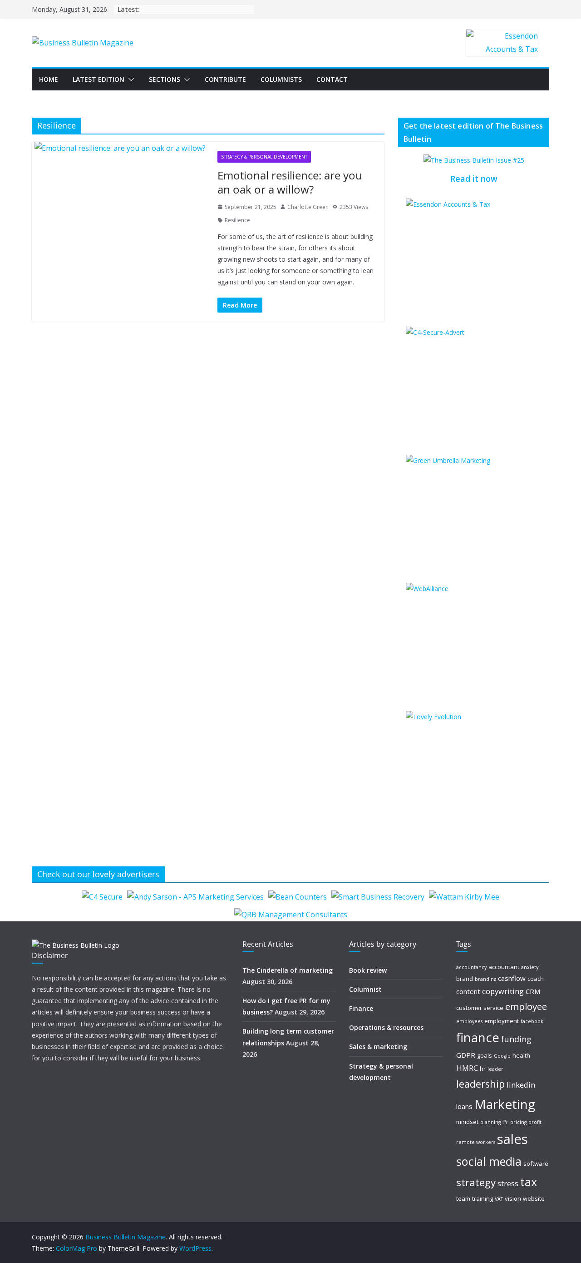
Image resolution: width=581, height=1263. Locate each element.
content (468, 991)
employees (469, 1021)
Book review (368, 970)
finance (477, 1037)
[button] (129, 79)
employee (526, 1006)
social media (489, 1161)
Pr (505, 1122)
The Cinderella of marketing (287, 970)
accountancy (471, 967)
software (535, 1163)
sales (512, 1139)
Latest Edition (98, 79)
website (534, 1198)
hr (483, 1068)
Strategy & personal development (264, 157)
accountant (503, 967)
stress (507, 1183)
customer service (479, 1008)
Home (48, 79)
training (482, 1198)
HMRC (467, 1068)
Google (502, 1056)
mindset (467, 1122)
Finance (361, 1008)
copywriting (503, 991)
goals (484, 1055)
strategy (476, 1182)
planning (490, 1122)
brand (464, 979)
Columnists (281, 79)
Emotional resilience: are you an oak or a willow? (289, 182)
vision (513, 1198)
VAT (499, 1199)
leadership (480, 1083)
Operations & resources (386, 1027)
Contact (332, 79)
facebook (532, 1021)
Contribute (225, 79)
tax (528, 1181)
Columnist (365, 989)
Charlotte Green (308, 207)
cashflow (512, 978)
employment (501, 1021)
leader (495, 1069)
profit (535, 1122)
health (521, 1055)
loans (464, 1106)
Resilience (237, 220)
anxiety (529, 967)
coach (535, 979)
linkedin (521, 1084)
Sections (164, 79)
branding (485, 979)
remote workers (475, 1142)
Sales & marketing (378, 1046)
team (463, 1198)
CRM (533, 991)
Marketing (504, 1104)
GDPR (465, 1054)
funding (516, 1039)
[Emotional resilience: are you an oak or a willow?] (120, 148)
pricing (518, 1122)
